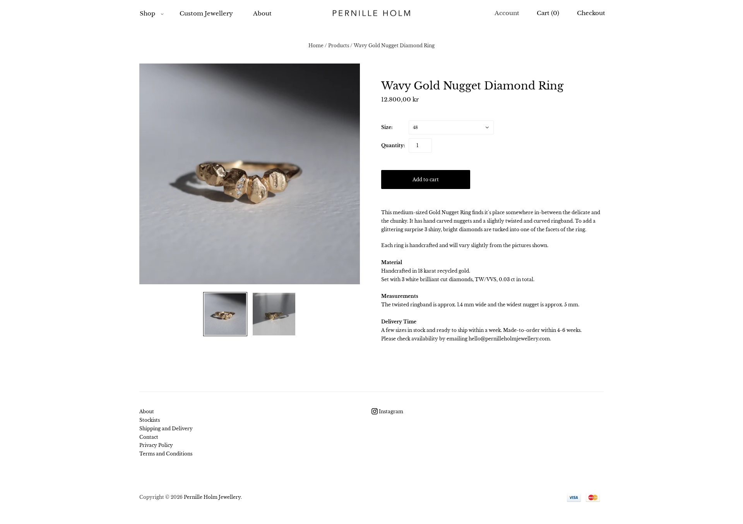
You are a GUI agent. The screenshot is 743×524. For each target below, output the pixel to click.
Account (507, 13)
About (262, 13)
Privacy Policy (156, 445)
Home (316, 45)
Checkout (591, 13)
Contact (148, 437)
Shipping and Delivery (166, 428)
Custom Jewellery (206, 13)
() (548, 13)
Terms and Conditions (165, 454)
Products (338, 45)
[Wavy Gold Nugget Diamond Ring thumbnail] (225, 314)
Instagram (390, 411)
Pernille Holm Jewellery (212, 497)
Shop (147, 13)
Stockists (149, 420)
